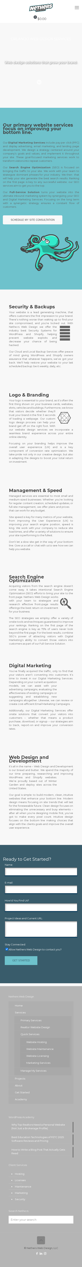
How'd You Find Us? (17, 900)
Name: (9, 864)
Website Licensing (37, 1055)
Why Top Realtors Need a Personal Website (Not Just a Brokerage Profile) (38, 1126)
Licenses (20, 1180)
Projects (20, 1078)
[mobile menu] (77, 7)
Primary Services (31, 1020)
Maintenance (23, 1186)
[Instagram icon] (45, 1253)
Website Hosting (36, 1042)
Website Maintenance (40, 1048)
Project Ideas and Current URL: (24, 918)
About (19, 1085)
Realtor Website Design (35, 1027)
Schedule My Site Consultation (33, 219)
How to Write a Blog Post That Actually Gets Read (38, 1151)
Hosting (19, 1173)
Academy (21, 1099)
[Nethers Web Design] (41, 7)
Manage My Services (33, 1070)
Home (19, 1005)
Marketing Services (38, 1062)
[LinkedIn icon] (41, 1253)
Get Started (22, 1092)
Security (20, 1199)
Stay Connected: (15, 944)
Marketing (21, 1192)
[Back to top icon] (41, 1240)
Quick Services (30, 1034)
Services (20, 1012)
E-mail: (9, 882)
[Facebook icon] (37, 1253)
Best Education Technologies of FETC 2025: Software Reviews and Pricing (37, 1139)
